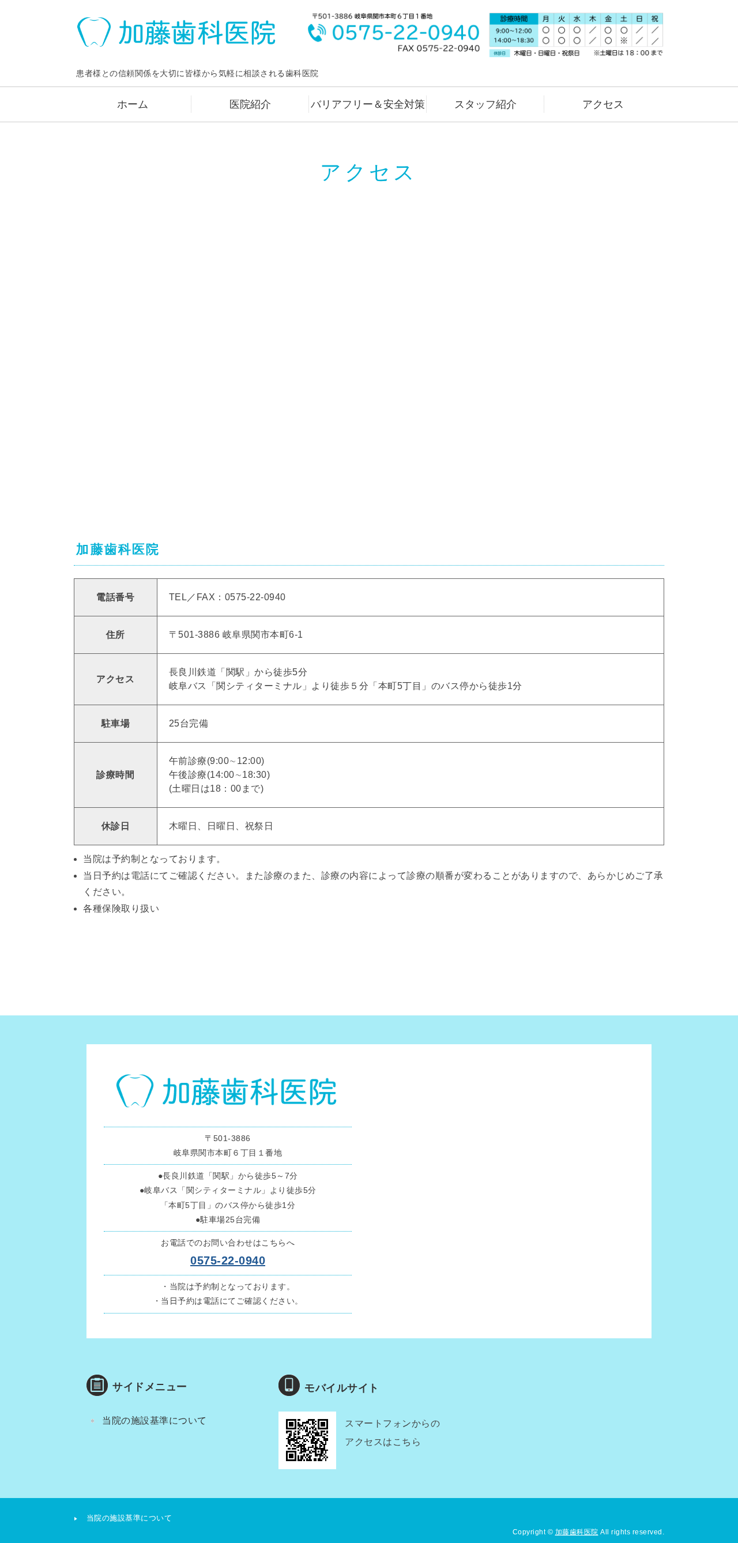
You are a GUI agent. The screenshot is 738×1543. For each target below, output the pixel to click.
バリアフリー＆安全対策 (368, 104)
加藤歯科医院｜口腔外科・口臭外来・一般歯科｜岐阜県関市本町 (177, 32)
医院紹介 (250, 104)
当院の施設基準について (154, 1420)
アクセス (603, 104)
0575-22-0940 (227, 1260)
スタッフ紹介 (485, 104)
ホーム (132, 104)
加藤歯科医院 (576, 1532)
